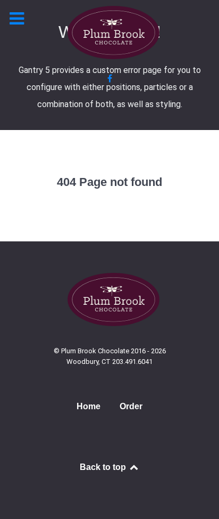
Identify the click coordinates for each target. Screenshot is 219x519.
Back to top (104, 467)
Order (131, 406)
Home (88, 406)
